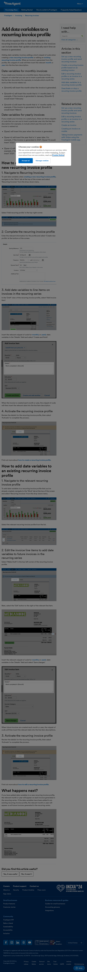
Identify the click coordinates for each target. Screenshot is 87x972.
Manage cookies (42, 161)
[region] (43, 154)
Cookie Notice (58, 155)
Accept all (26, 161)
